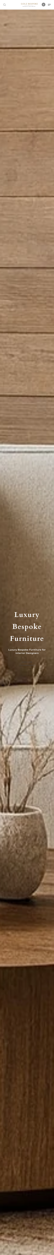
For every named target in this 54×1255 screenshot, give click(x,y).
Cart (43, 5)
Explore (27, 662)
